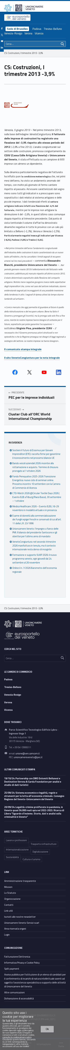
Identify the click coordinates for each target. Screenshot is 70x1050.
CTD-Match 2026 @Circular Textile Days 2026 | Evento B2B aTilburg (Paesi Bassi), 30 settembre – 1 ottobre (36, 497)
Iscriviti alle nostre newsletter (20, 917)
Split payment (11, 969)
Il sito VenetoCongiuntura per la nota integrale (32, 358)
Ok (47, 1029)
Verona (28, 33)
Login (7, 935)
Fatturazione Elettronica (17, 957)
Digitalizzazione (40, 852)
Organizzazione (12, 899)
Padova (36, 29)
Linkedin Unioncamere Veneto (58, 372)
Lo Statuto (10, 893)
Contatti (8, 905)
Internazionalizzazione (17, 849)
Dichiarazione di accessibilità (19, 998)
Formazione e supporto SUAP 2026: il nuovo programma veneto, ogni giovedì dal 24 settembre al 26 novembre (34, 558)
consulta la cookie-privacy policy (16, 1037)
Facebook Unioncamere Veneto (15, 372)
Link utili (8, 911)
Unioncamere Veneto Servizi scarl (21, 923)
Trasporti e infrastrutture (43, 844)
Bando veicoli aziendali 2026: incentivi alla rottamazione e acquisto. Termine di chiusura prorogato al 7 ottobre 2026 (35, 467)
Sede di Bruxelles (17, 29)
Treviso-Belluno (53, 29)
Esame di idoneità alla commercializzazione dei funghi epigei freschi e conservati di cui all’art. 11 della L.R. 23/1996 (36, 519)
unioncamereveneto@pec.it (28, 757)
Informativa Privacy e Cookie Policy (22, 963)
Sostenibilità (12, 857)
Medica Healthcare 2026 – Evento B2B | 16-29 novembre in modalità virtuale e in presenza (35, 508)
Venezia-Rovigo (13, 33)
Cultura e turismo (31, 859)
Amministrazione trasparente (20, 881)
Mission (8, 887)
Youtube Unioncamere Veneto (44, 372)
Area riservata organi (15, 929)
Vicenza (39, 33)
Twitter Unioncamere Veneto (29, 372)
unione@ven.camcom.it (27, 753)
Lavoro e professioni (16, 840)
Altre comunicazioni (14, 992)
